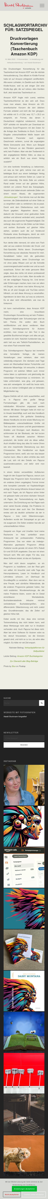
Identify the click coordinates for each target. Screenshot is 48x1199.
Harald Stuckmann (34, 62)
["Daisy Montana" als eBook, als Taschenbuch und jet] (24, 826)
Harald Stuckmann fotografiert (15, 716)
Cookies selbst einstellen (34, 1194)
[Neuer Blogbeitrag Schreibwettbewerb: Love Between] (24, 1032)
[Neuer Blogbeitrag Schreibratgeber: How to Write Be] (24, 1114)
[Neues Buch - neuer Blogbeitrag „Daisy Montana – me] (24, 949)
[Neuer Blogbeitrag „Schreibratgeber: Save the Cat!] (24, 1155)
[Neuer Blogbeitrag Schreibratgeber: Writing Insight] (24, 1073)
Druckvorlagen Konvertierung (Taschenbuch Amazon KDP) (24, 46)
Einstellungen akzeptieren (24, 1189)
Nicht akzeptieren (12, 1194)
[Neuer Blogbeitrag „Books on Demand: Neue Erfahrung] (24, 908)
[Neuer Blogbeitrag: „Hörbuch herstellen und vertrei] (24, 785)
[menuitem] (40, 5)
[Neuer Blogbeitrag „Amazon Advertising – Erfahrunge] (24, 867)
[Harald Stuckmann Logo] (20, 5)
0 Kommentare (22, 59)
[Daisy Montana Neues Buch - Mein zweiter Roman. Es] (24, 991)
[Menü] (40, 5)
